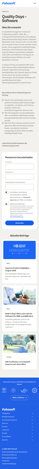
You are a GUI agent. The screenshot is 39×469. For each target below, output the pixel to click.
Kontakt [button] (4, 433)
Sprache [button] (5, 440)
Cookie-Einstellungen (9, 464)
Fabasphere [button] (6, 413)
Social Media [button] (6, 436)
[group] (19, 262)
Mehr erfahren (18, 397)
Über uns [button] (5, 423)
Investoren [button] (5, 430)
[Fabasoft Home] (9, 3)
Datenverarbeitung (17, 204)
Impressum (5, 461)
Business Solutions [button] (8, 417)
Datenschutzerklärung (16, 217)
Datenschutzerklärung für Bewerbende (14, 452)
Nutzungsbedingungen (9, 458)
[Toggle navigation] (34, 3)
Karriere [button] (4, 426)
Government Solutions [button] (9, 420)
